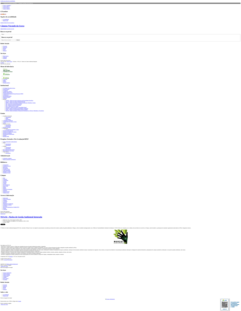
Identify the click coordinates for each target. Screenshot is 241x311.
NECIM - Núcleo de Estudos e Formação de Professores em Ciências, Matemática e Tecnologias (25, 110)
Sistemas (4, 135)
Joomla (19, 301)
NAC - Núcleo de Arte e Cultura (12, 106)
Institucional (5, 198)
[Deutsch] (3, 14)
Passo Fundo (5, 185)
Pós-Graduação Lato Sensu (8, 150)
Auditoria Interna (6, 273)
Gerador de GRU (6, 169)
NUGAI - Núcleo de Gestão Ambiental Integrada (15, 101)
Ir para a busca (6, 7)
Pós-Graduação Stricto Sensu (9, 149)
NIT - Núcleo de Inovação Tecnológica (13, 105)
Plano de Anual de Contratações (9, 159)
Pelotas (4, 187)
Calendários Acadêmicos (8, 120)
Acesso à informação (7, 272)
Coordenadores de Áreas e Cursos (10, 121)
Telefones (5, 57)
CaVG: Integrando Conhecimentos (10, 141)
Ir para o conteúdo (7, 5)
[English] (1, 14)
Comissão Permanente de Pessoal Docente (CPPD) (13, 93)
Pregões (4, 208)
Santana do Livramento (7, 189)
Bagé (4, 178)
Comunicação (5, 94)
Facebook (5, 284)
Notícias (4, 81)
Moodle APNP (6, 136)
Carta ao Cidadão (6, 275)
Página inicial (9, 61)
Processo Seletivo (6, 82)
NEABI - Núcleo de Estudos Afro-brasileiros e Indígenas (17, 108)
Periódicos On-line (6, 172)
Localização (5, 90)
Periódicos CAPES (7, 171)
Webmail (5, 58)
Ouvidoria (5, 279)
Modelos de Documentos (8, 130)
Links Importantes (6, 170)
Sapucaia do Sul (6, 191)
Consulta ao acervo (7, 166)
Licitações (5, 209)
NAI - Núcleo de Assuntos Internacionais (14, 103)
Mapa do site (5, 20)
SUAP (4, 288)
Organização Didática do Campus (9, 131)
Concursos (5, 79)
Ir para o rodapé (6, 8)
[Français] (5, 14)
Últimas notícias (9, 264)
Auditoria (5, 200)
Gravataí (4, 181)
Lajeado (4, 183)
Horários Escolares (6, 127)
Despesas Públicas (6, 97)
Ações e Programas (7, 199)
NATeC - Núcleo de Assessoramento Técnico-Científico (17, 109)
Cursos (4, 122)
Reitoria (4, 188)
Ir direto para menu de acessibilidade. (8, 1)
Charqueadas (5, 180)
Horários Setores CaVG (7, 92)
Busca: (3, 39)
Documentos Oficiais (7, 96)
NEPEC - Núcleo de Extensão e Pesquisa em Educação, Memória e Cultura (21, 102)
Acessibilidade (6, 19)
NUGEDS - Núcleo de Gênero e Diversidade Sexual (16, 107)
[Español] (2, 14)
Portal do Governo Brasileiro (10, 3)
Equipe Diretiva (6, 89)
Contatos (5, 277)
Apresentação (8, 117)
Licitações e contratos (7, 158)
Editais (4, 80)
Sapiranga (5, 190)
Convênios (5, 201)
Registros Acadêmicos (7, 133)
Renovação (5, 167)
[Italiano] (4, 14)
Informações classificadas (8, 203)
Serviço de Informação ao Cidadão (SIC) (11, 207)
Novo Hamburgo (6, 184)
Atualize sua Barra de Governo (26, 3)
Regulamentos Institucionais (8, 134)
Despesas (5, 202)
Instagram (5, 286)
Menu (3, 62)
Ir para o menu (6, 6)
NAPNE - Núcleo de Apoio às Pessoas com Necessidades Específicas (19, 100)
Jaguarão (5, 182)
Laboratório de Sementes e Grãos (12, 129)
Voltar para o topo (4, 266)
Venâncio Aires (6, 192)
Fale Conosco (5, 56)
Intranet (4, 287)
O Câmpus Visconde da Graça (9, 88)
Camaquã (5, 179)
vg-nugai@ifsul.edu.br (7, 259)
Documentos (8, 119)
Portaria (10, 256)
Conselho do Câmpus (7, 91)
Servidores (5, 206)
